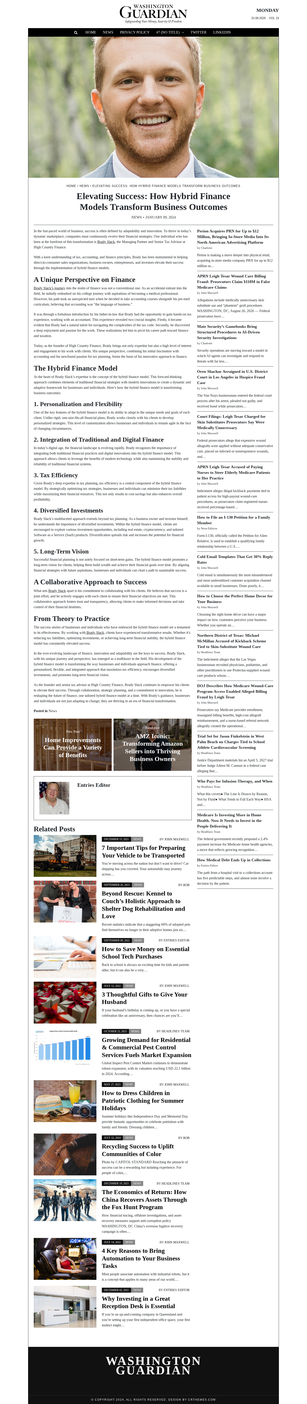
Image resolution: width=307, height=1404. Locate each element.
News (108, 32)
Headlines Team (175, 1031)
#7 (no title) (168, 32)
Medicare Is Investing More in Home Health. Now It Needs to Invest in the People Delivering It (229, 820)
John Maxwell (177, 839)
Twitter (199, 32)
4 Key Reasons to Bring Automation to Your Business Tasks (141, 1258)
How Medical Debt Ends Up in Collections (234, 860)
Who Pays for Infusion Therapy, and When (234, 781)
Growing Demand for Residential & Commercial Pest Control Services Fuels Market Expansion (146, 1047)
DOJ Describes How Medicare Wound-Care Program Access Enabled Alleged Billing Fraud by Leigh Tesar (235, 691)
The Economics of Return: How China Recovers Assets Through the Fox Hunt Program (144, 1199)
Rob (186, 885)
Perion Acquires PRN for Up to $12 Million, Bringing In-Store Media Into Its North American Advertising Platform (233, 237)
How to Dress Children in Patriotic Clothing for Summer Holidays (143, 1100)
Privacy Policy (135, 32)
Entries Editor (176, 940)
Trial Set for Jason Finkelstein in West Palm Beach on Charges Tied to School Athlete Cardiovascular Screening (231, 742)
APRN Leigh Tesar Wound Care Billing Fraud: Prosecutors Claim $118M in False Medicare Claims (233, 282)
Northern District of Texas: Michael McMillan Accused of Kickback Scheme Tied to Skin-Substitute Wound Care (231, 641)
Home (90, 32)
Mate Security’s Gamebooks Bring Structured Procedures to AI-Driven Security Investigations (228, 332)
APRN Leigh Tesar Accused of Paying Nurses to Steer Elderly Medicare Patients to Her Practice (233, 472)
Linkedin (222, 32)
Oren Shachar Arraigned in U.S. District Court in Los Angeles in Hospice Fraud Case (232, 377)
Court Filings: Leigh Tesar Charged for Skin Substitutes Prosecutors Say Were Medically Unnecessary (231, 422)
